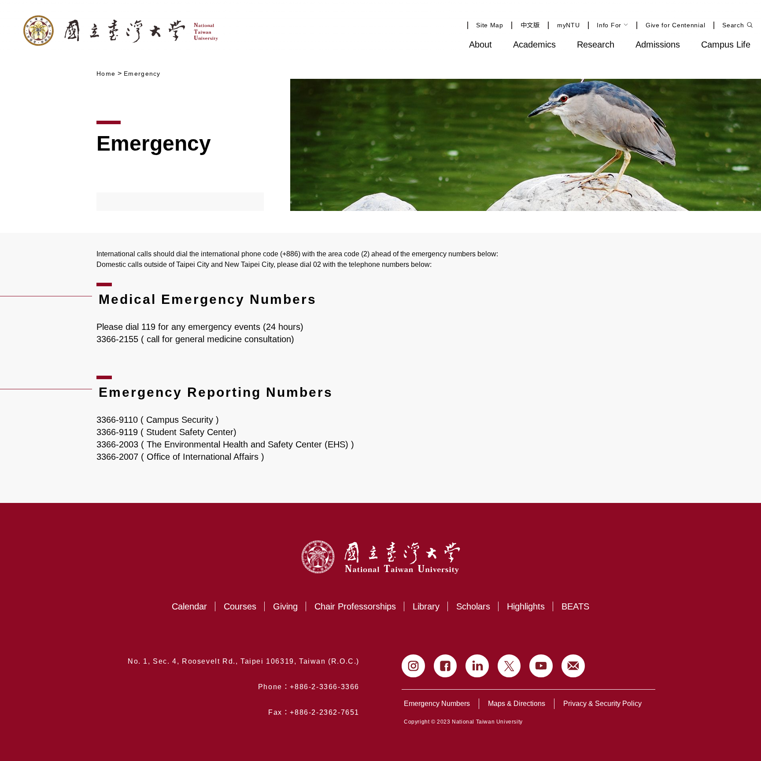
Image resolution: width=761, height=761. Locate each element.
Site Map (489, 25)
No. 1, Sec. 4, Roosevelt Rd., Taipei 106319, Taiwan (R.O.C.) (243, 661)
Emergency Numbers (437, 703)
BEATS (575, 606)
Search (733, 25)
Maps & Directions (516, 703)
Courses (240, 606)
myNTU (568, 25)
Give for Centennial (675, 25)
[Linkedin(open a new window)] (477, 666)
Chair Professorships (355, 606)
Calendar (189, 606)
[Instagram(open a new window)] (413, 666)
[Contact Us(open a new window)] (573, 666)
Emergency (142, 73)
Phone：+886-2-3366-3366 (308, 687)
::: (439, 43)
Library (426, 606)
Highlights (526, 606)
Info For (609, 25)
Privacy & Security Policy (602, 703)
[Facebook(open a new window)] (445, 666)
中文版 (530, 25)
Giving (285, 606)
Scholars (473, 606)
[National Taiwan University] (120, 30)
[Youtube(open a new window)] (541, 666)
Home (105, 73)
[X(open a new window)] (509, 666)
